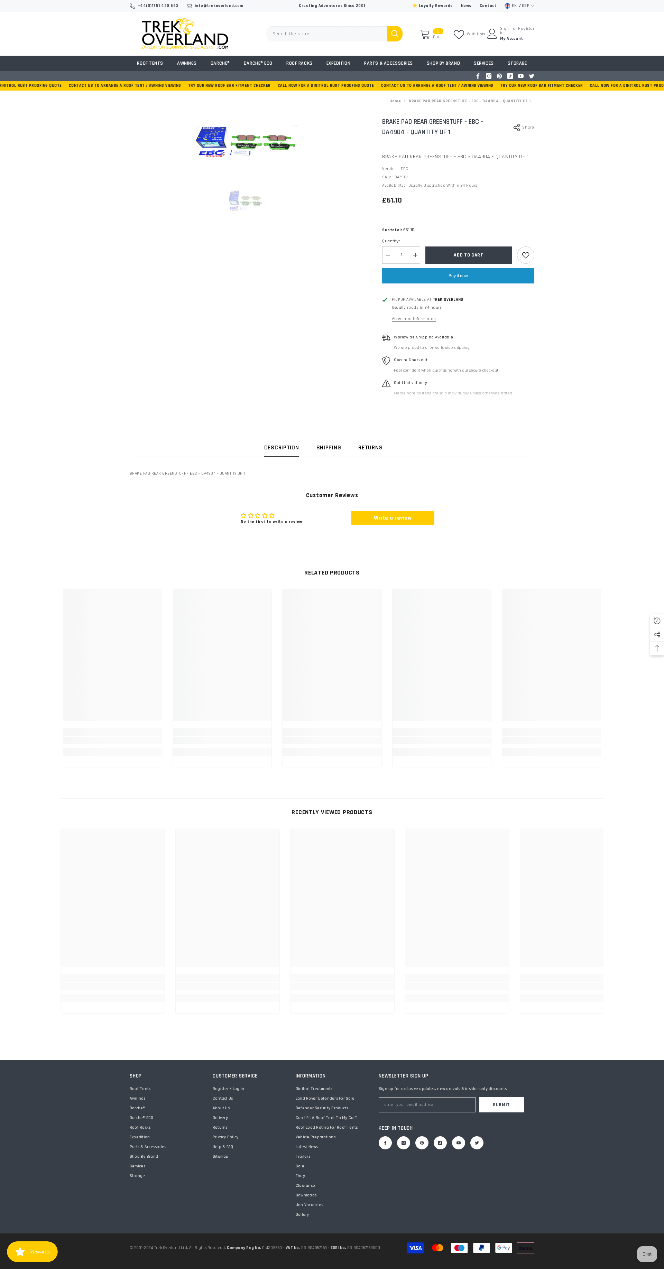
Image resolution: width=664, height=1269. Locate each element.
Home (395, 101)
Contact (488, 5)
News (466, 5)
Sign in (504, 31)
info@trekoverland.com (219, 5)
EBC (404, 168)
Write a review (393, 518)
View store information (414, 318)
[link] (112, 740)
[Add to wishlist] (525, 255)
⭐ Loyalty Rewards (432, 5)
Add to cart (468, 255)
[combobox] (326, 33)
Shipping (328, 447)
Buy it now (458, 275)
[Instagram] (488, 76)
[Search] (334, 33)
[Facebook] (478, 76)
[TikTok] (510, 76)
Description (281, 447)
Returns (370, 447)
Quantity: (391, 241)
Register (526, 29)
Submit (501, 1105)
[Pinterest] (499, 76)
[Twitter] (531, 76)
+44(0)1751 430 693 (158, 5)
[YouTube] (521, 76)
